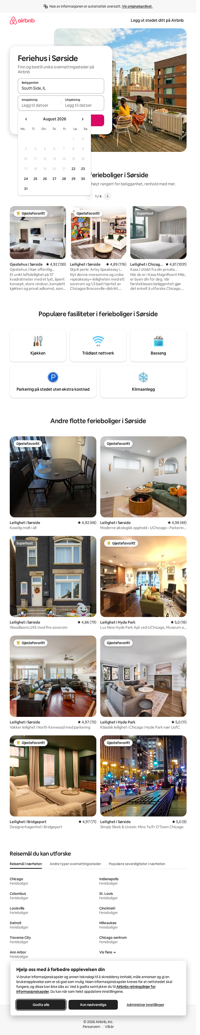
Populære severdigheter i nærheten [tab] (137, 864)
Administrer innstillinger (145, 1005)
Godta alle (41, 1005)
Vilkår (109, 1027)
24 (26, 179)
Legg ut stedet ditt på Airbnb (157, 20)
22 (73, 169)
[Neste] (107, 196)
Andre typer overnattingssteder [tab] (75, 864)
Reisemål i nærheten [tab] (26, 864)
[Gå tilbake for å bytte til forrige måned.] (26, 119)
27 (54, 179)
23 (83, 169)
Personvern (91, 1027)
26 (45, 179)
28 (64, 179)
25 (35, 179)
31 (26, 189)
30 (83, 179)
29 (73, 179)
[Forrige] (89, 196)
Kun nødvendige (93, 1005)
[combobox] (61, 88)
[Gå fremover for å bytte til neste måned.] (82, 119)
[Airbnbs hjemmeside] (22, 20)
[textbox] (39, 105)
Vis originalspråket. (137, 6)
